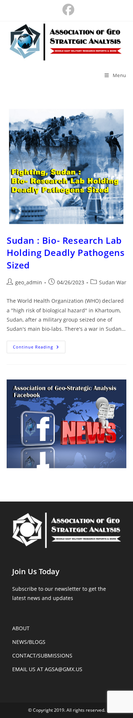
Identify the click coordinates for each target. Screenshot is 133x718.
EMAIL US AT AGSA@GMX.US (47, 669)
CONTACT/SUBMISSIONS (42, 655)
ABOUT (21, 628)
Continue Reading (39, 348)
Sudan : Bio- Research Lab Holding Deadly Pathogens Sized (66, 252)
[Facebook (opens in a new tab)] (66, 9)
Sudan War (112, 282)
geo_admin (28, 282)
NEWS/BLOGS (28, 641)
